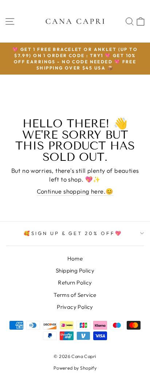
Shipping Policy (75, 270)
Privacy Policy (75, 306)
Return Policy (75, 282)
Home (75, 258)
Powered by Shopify (75, 368)
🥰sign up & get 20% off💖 (73, 233)
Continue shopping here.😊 (75, 191)
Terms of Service (75, 294)
